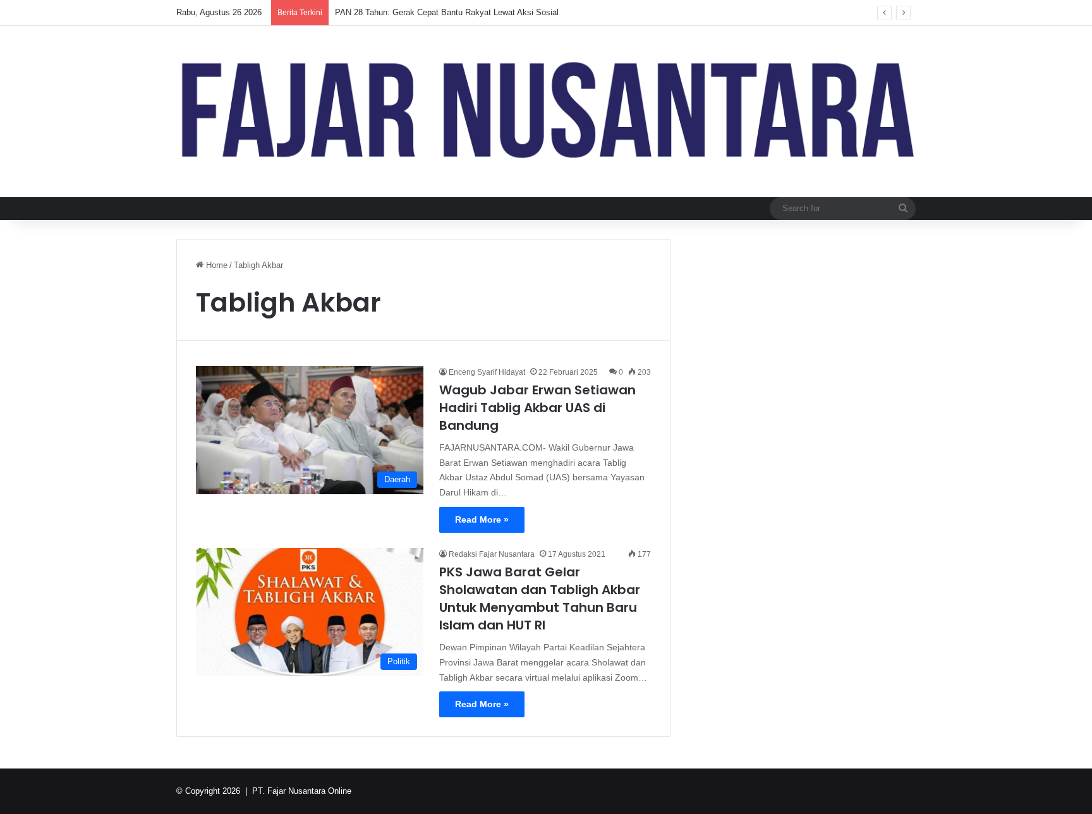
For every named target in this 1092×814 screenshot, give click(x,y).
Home (215, 265)
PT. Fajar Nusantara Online (301, 791)
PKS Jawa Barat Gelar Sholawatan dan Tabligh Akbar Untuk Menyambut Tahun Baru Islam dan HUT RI (539, 598)
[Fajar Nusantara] (546, 111)
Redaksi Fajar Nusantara (492, 554)
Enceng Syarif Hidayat (487, 372)
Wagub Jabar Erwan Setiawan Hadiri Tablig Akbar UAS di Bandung (537, 407)
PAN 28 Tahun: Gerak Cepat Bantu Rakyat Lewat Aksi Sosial (447, 12)
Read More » (482, 519)
